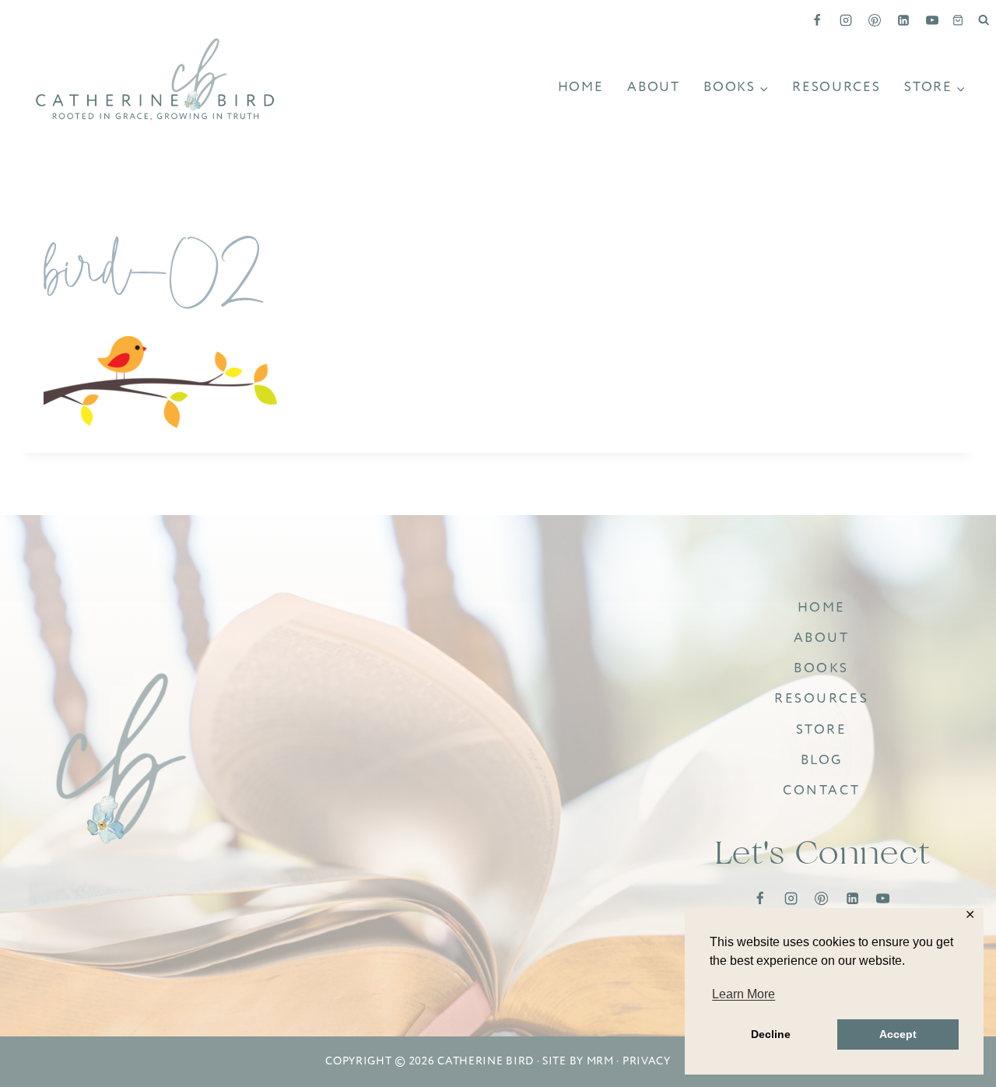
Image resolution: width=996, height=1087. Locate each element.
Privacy (646, 1061)
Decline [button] (771, 1034)
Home (581, 87)
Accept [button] (898, 1034)
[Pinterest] (874, 20)
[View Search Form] (983, 20)
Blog (822, 760)
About (653, 87)
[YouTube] (932, 20)
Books (821, 668)
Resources (836, 87)
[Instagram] (845, 20)
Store (821, 729)
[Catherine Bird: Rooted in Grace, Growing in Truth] (122, 760)
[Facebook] (817, 20)
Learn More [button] (743, 994)
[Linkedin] (903, 20)
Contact (821, 790)
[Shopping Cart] (957, 20)
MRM (600, 1061)
